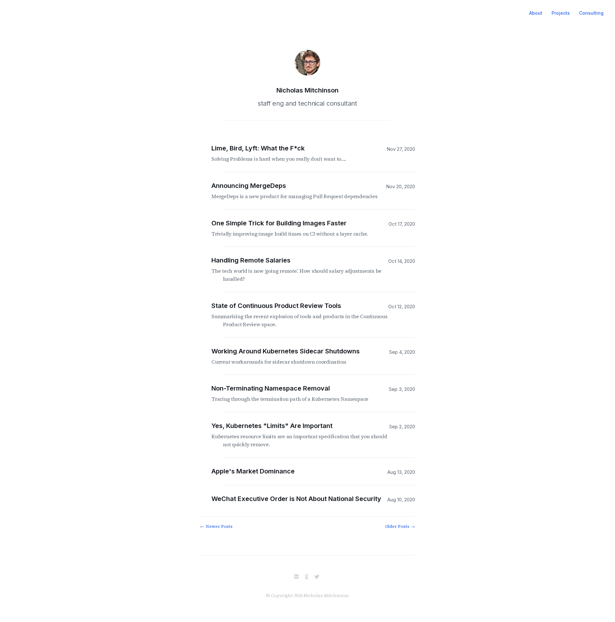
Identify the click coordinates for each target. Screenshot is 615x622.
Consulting (591, 13)
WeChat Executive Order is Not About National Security (302, 499)
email (296, 576)
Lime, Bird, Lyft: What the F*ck (284, 153)
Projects (561, 13)
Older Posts (400, 526)
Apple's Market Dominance (259, 471)
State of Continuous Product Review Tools (305, 315)
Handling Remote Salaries (302, 269)
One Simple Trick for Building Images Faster (295, 228)
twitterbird (317, 576)
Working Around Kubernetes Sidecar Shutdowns (291, 356)
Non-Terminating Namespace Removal (295, 393)
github (306, 576)
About (535, 13)
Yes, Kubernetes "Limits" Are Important (305, 435)
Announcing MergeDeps (300, 191)
